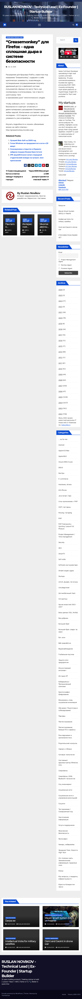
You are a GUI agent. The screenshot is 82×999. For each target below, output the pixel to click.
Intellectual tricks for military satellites (20, 942)
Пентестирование (65, 722)
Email (60, 252)
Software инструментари (68, 565)
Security (61, 542)
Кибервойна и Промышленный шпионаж (65, 684)
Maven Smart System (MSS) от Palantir (59, 919)
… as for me (63, 439)
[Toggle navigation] (39, 24)
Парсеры (62, 716)
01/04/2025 (51, 947)
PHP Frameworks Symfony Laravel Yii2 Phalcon (66, 526)
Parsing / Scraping (65, 513)
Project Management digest (67, 260)
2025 (60, 295)
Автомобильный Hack (67, 593)
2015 (60, 346)
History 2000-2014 (74, 994)
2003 (60, 408)
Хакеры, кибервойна (66, 844)
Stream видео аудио (66, 571)
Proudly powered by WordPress (12, 993)
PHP (60, 518)
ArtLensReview (71, 164)
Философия (63, 839)
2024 (60, 301)
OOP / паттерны (65, 507)
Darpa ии (62, 205)
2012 (60, 357)
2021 (60, 312)
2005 (60, 397)
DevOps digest (66, 265)
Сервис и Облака (65, 749)
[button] (73, 25)
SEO (60, 548)
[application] (68, 53)
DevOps (61, 473)
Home (64, 994)
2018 (60, 329)
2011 (60, 363)
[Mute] (74, 57)
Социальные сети (65, 790)
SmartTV (62, 554)
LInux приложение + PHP (68, 501)
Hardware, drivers (65, 484)
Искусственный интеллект (53, 915)
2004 (60, 403)
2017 (60, 335)
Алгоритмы (63, 599)
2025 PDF (63, 189)
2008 (60, 380)
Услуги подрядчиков (67, 825)
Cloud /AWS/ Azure (65, 462)
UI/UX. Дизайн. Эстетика (68, 582)
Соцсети (62, 803)
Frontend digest (66, 268)
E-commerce (63, 479)
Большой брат (64, 624)
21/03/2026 (51, 924)
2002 (60, 414)
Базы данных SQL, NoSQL (68, 612)
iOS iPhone (63, 490)
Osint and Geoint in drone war (59, 942)
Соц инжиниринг (65, 784)
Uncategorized (64, 587)
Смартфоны (63, 771)
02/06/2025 (11, 947)
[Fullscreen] (76, 57)
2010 (60, 369)
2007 (60, 386)
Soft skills (62, 559)
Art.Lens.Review (72, 159)
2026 (60, 290)
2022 (60, 307)
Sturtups (62, 576)
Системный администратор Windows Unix (68, 762)
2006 (60, 391)
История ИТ (63, 676)
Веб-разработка (65, 643)
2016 (60, 340)
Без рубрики (63, 618)
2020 (60, 318)
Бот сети (62, 637)
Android (61, 445)
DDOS (61, 467)
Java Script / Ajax (65, 496)
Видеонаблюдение (66, 649)
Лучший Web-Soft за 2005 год (23, 140)
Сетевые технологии (67, 755)
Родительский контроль (68, 743)
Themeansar (6, 995)
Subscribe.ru (65, 425)
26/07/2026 (11, 924)
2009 (60, 374)
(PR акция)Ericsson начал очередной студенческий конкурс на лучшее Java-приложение (27, 158)
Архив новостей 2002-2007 (15, 37)
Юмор (61, 871)
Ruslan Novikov (30, 193)
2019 (60, 324)
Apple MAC (63, 456)
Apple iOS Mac (64, 450)
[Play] (61, 57)
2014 (60, 352)
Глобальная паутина (66, 654)
